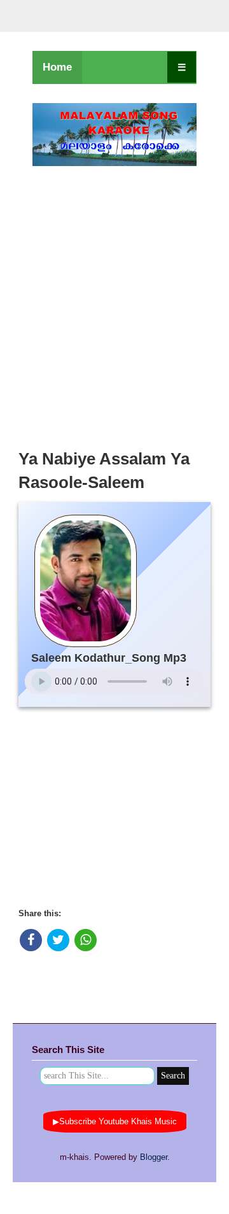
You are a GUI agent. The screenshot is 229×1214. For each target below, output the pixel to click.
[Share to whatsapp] (85, 940)
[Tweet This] (58, 940)
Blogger (153, 1157)
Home (57, 67)
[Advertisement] (114, 304)
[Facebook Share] (31, 940)
